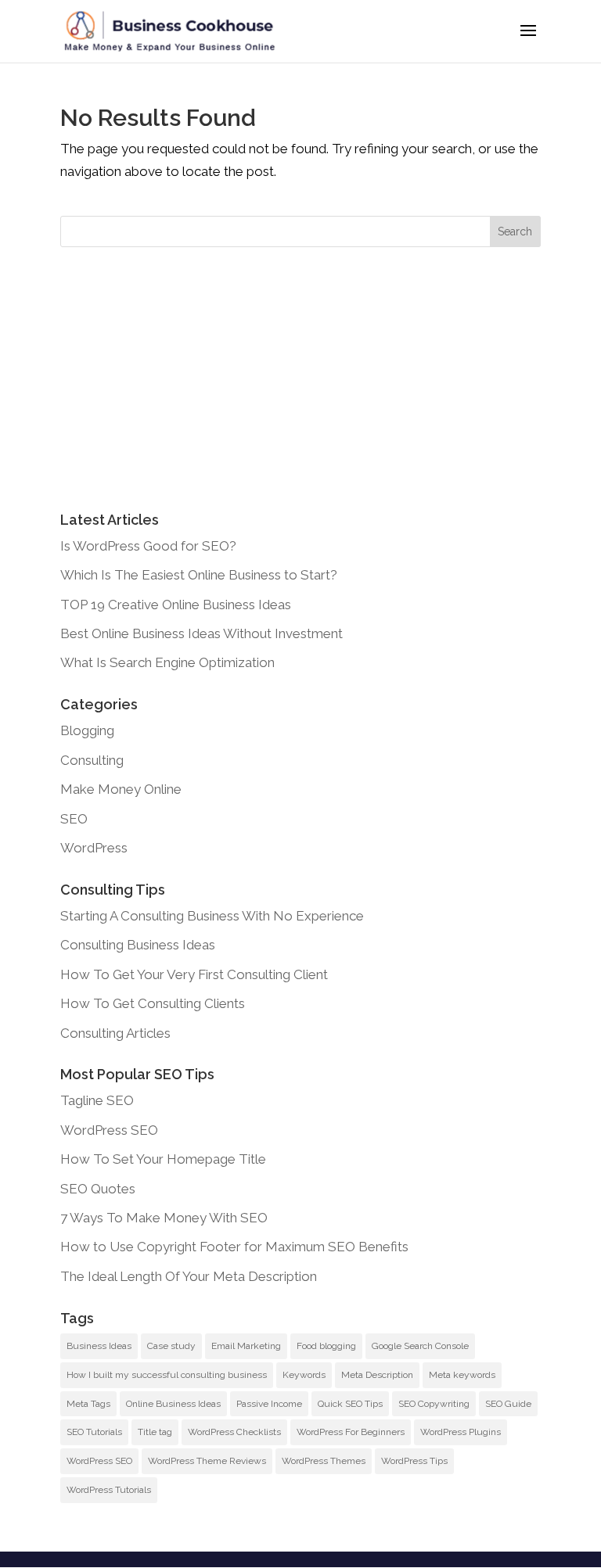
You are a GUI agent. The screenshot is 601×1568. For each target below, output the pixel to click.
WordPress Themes (323, 1460)
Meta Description (377, 1374)
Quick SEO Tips (350, 1403)
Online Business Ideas (173, 1403)
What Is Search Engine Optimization (167, 662)
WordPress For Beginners (351, 1431)
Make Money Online (121, 789)
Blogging (87, 730)
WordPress (94, 848)
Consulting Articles (115, 1033)
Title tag (155, 1431)
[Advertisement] (300, 380)
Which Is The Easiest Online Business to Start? (198, 575)
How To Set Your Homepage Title (163, 1159)
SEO (74, 819)
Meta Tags (88, 1403)
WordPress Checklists (234, 1431)
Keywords (304, 1374)
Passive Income (269, 1403)
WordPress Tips (414, 1460)
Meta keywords (462, 1374)
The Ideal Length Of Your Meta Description (188, 1276)
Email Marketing (246, 1345)
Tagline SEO (97, 1100)
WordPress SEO (109, 1130)
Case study (171, 1345)
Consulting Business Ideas (137, 945)
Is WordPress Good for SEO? (148, 546)
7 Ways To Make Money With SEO (164, 1217)
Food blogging (326, 1345)
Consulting (92, 760)
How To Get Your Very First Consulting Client (194, 974)
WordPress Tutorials (109, 1489)
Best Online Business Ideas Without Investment (201, 633)
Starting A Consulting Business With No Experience (212, 916)
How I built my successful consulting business (167, 1374)
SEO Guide (508, 1403)
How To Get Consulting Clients (152, 1003)
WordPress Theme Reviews (207, 1460)
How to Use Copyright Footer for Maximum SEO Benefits (234, 1246)
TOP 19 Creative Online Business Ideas (175, 604)
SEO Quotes (97, 1189)
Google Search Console (420, 1345)
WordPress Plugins (460, 1431)
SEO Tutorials (94, 1431)
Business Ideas (99, 1345)
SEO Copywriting (434, 1403)
